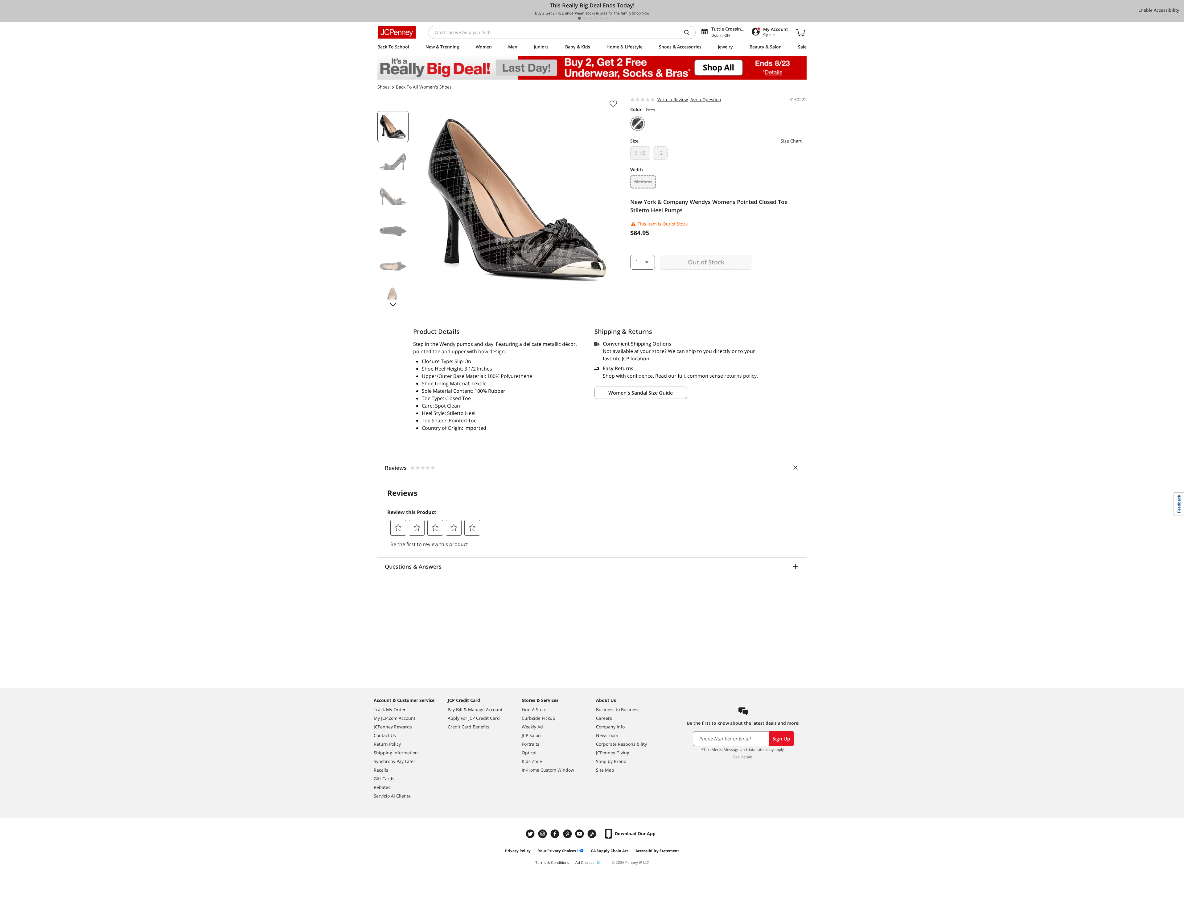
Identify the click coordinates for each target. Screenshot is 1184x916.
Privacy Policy (518, 850)
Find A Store (534, 709)
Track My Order (390, 709)
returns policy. (741, 375)
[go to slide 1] (579, 18)
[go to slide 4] (596, 18)
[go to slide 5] (601, 18)
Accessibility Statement (657, 850)
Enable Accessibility (1158, 10)
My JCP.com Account (394, 718)
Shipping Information (396, 753)
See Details (743, 757)
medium (643, 181)
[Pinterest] (568, 833)
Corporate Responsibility (621, 744)
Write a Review (672, 99)
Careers (604, 718)
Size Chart (791, 141)
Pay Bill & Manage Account (475, 709)
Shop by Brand (611, 761)
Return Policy (387, 744)
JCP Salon (531, 735)
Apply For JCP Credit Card (474, 718)
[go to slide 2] (584, 18)
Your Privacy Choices (557, 850)
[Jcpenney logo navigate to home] (396, 32)
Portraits (530, 744)
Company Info (610, 727)
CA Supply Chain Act (609, 850)
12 (660, 153)
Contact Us (385, 735)
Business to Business (617, 709)
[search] (689, 32)
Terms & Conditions (552, 862)
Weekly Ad (532, 727)
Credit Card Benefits (468, 727)
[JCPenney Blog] (592, 833)
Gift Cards (384, 778)
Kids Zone (532, 761)
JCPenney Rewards (393, 727)
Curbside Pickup (538, 718)
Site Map (605, 770)
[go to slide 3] (590, 18)
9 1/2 (640, 153)
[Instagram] (543, 833)
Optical (529, 753)
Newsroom (607, 735)
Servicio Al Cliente (392, 796)
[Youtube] (580, 833)
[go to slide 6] (607, 18)
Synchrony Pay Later (394, 761)
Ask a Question (705, 99)
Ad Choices (584, 862)
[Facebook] (555, 833)
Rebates (382, 787)
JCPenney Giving (612, 753)
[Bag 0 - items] (800, 32)
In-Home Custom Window (548, 770)
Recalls (381, 770)
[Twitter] (531, 833)
